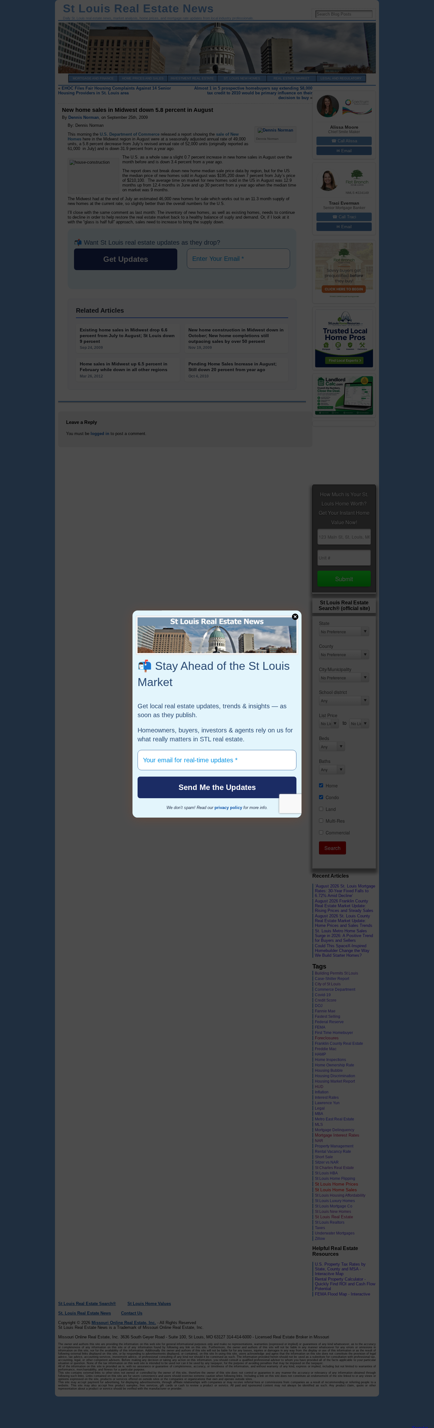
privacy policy (228, 807)
